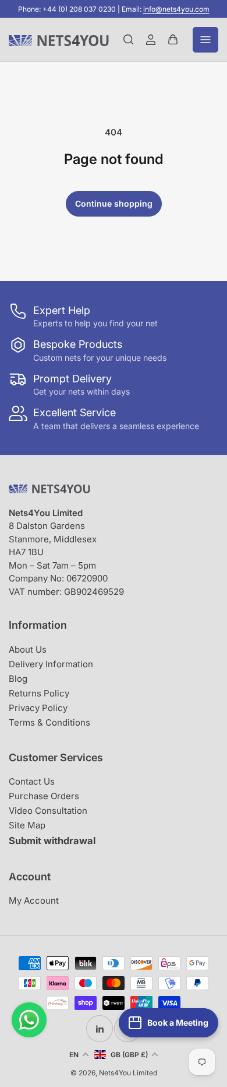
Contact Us (32, 781)
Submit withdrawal (52, 840)
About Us (28, 649)
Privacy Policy (38, 707)
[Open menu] (205, 40)
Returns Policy (39, 693)
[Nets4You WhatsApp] (29, 1019)
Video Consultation (48, 810)
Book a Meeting (177, 1022)
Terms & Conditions (49, 722)
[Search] (128, 40)
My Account (34, 900)
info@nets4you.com (176, 9)
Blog (18, 678)
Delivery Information (51, 664)
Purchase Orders (44, 796)
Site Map (27, 825)
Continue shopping (113, 203)
